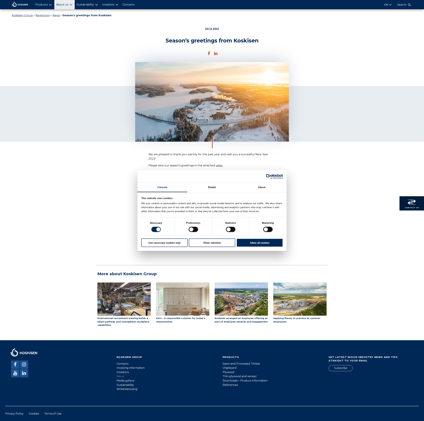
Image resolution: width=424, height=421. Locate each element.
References (230, 384)
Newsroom (42, 15)
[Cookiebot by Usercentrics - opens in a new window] (268, 176)
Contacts (128, 4)
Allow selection (212, 242)
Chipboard (230, 367)
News (56, 15)
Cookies (34, 413)
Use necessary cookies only (164, 242)
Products (41, 4)
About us (62, 4)
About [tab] (261, 187)
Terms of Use (52, 413)
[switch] (193, 229)
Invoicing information (131, 367)
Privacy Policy (14, 413)
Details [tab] (212, 187)
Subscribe (340, 368)
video (219, 165)
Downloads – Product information (245, 380)
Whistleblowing (127, 389)
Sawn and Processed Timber (241, 363)
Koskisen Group (22, 15)
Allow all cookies (259, 242)
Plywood (228, 372)
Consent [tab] (162, 187)
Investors (108, 4)
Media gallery (125, 380)
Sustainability (85, 4)
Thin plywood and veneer (240, 376)
